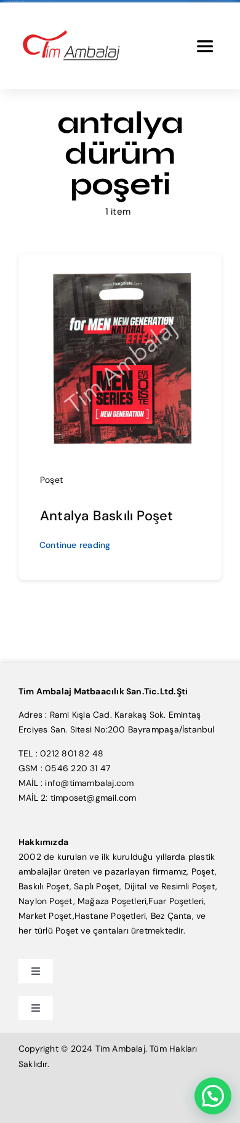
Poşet (51, 479)
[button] (212, 1095)
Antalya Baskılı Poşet (106, 516)
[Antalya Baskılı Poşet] (120, 270)
